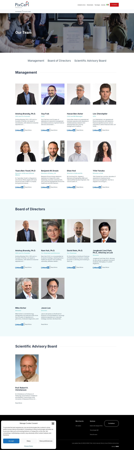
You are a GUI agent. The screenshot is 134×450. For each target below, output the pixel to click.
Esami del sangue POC (96, 425)
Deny (28, 441)
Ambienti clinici (82, 5)
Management (36, 60)
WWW (117, 446)
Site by (113, 446)
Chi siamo (78, 425)
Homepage (18, 11)
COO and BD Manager (74, 116)
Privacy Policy (28, 446)
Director (96, 255)
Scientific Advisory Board (90, 60)
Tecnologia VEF (94, 430)
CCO (42, 116)
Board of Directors (59, 60)
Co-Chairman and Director (50, 253)
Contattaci (114, 4)
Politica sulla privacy (113, 443)
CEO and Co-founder (22, 116)
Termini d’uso (104, 443)
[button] (53, 423)
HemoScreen (90, 5)
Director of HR (98, 173)
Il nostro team (27, 11)
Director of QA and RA (74, 173)
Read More (28, 130)
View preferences (45, 441)
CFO (94, 116)
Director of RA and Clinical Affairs (24, 174)
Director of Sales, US (48, 173)
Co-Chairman (72, 253)
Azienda (103, 5)
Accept (11, 441)
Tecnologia (97, 5)
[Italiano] (108, 4)
